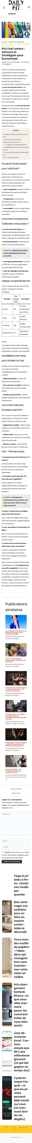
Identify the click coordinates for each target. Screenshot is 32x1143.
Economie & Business (12, 636)
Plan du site (16, 1129)
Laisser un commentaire (11, 62)
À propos (6, 1127)
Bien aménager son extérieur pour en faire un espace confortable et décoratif (21, 917)
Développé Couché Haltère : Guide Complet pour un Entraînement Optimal (15, 744)
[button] (29, 8)
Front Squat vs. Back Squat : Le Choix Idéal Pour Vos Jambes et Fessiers (16, 689)
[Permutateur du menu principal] (4, 7)
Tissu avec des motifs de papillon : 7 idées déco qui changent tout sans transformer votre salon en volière (21, 958)
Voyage (13, 724)
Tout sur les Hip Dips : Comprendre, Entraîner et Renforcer (15, 660)
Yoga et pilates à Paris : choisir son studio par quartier (21, 885)
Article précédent (16, 789)
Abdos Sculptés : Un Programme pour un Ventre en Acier (13, 770)
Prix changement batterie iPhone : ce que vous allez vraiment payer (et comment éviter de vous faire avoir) (21, 1005)
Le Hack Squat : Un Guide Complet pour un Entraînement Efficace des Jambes (15, 716)
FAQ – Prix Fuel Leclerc (11, 158)
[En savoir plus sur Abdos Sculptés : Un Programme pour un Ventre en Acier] (16, 761)
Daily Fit (12, 13)
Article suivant (16, 793)
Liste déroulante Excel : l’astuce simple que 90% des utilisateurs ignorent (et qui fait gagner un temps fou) (22, 1051)
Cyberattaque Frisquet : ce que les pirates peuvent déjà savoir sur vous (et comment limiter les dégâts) (21, 1098)
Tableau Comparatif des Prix (16, 145)
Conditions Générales (22, 1127)
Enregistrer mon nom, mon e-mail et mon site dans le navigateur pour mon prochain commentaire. (15, 855)
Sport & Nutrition (14, 777)
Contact (13, 1127)
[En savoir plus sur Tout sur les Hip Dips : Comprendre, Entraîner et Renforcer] (16, 650)
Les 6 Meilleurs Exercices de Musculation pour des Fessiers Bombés (16, 632)
